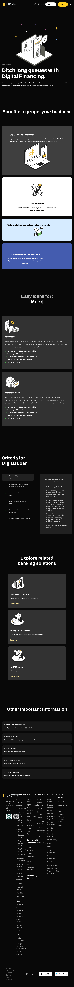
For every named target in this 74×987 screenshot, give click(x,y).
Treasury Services (40, 804)
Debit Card (20, 873)
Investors (40, 827)
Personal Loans (19, 888)
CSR (38, 836)
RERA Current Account (32, 806)
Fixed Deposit (21, 855)
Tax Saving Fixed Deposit (21, 859)
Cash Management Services (31, 867)
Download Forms (50, 829)
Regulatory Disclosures (41, 832)
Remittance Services (20, 953)
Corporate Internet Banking (30, 859)
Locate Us (61, 825)
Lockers (19, 870)
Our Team (40, 808)
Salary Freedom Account (19, 843)
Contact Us (61, 802)
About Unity (41, 799)
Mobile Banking (50, 800)
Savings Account (19, 804)
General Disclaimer (51, 851)
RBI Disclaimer (51, 857)
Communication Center (42, 813)
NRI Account (20, 826)
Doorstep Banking (30, 812)
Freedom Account (19, 878)
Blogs (49, 846)
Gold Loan (20, 896)
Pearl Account (21, 808)
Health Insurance (19, 915)
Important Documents (51, 823)
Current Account (29, 800)
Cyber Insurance (19, 921)
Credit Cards (20, 893)
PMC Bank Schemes (40, 822)
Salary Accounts (19, 830)
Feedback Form (61, 810)
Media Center (62, 805)
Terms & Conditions (51, 835)
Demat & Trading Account (19, 927)
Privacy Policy (52, 840)
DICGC (8, 810)
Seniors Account (19, 821)
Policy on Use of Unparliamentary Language (53, 871)
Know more (15, 603)
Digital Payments (20, 939)
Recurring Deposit (19, 865)
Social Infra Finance (30, 827)
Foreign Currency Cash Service (21, 946)
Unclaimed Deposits (51, 818)
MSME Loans (31, 816)
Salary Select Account (21, 850)
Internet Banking (50, 806)
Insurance (19, 904)
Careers (39, 818)
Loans (29, 847)
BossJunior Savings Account (20, 814)
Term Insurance (19, 909)
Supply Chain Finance (31, 852)
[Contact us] (35, 4)
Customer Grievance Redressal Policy (61, 818)
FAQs (49, 843)
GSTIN (49, 861)
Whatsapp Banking (50, 812)
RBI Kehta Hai (52, 865)
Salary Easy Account (20, 836)
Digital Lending (29, 821)
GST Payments (30, 833)
